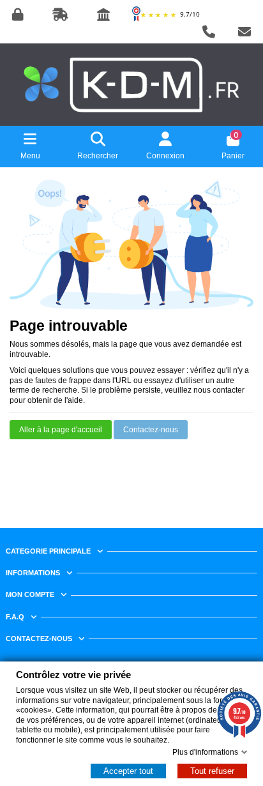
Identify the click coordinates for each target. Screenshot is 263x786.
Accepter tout (128, 771)
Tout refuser (212, 771)
